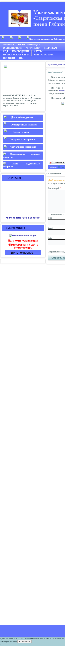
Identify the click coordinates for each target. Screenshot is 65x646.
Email (50, 228)
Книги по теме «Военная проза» (23, 218)
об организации (29, 44)
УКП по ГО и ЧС (44, 54)
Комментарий (54, 188)
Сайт (50, 238)
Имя (50, 218)
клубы (38, 51)
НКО (21, 58)
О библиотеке (12, 48)
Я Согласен (24, 641)
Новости (9, 58)
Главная (8, 44)
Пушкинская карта (16, 54)
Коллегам (50, 48)
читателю (33, 48)
